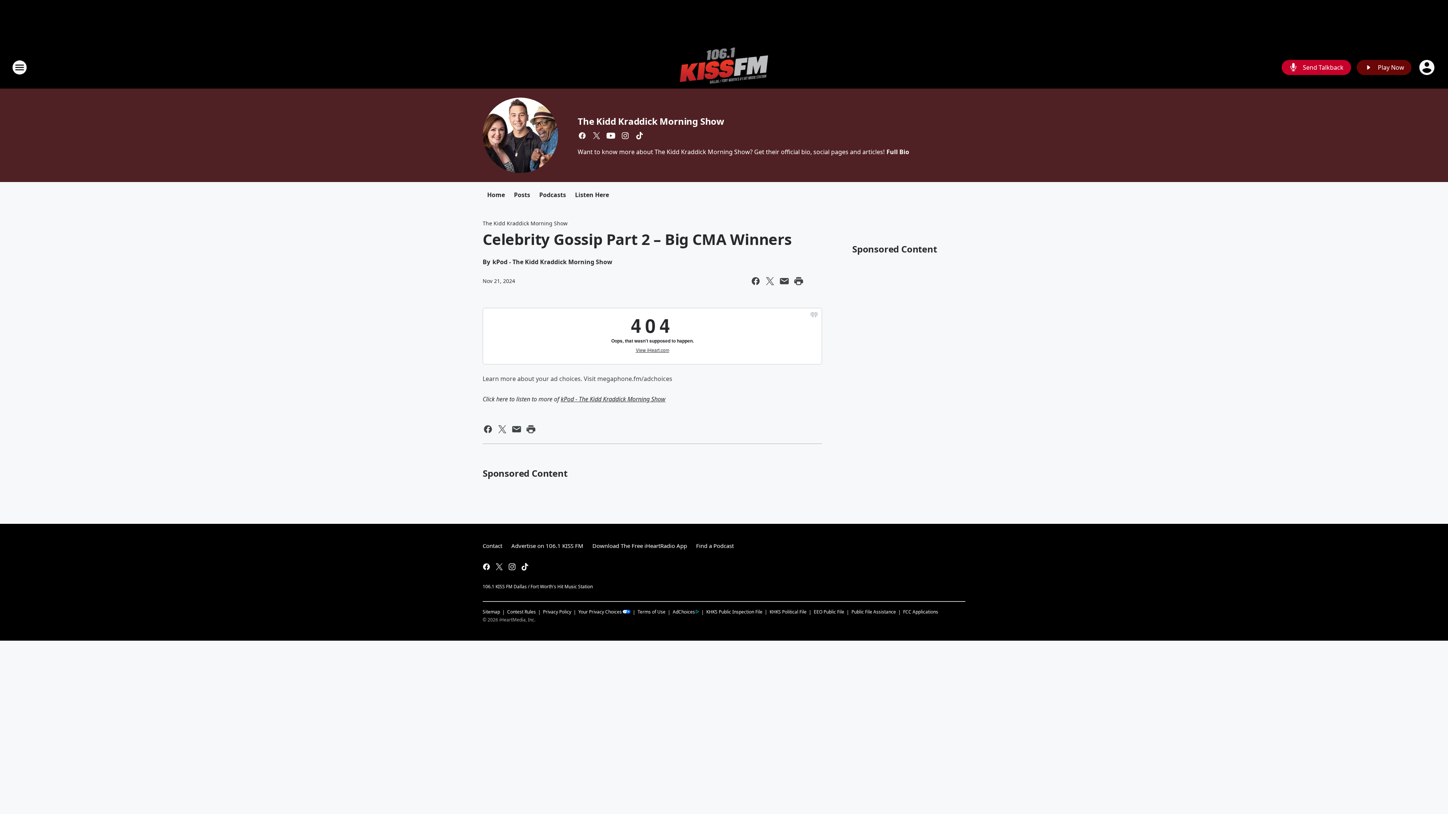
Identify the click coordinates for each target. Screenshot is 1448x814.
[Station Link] (724, 67)
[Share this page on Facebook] (755, 281)
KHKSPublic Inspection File (734, 612)
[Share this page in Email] (784, 281)
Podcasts (552, 195)
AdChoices (684, 612)
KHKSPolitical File (788, 612)
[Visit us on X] (596, 135)
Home (496, 195)
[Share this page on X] (770, 281)
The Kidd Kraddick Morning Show (651, 121)
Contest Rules (521, 612)
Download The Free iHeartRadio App (639, 545)
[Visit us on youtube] (610, 135)
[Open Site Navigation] (19, 67)
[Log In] (1427, 67)
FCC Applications (920, 612)
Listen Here (592, 195)
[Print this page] (798, 281)
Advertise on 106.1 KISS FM (547, 545)
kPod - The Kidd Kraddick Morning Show (613, 399)
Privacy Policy (557, 612)
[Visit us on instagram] (625, 135)
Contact (492, 545)
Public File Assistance (873, 612)
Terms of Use (652, 612)
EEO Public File (829, 612)
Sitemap (491, 612)
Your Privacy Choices (600, 612)
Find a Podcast (715, 545)
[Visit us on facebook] (582, 135)
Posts (522, 195)
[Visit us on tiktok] (639, 135)
